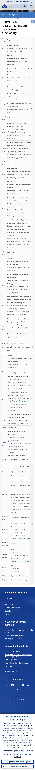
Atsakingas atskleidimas (14, 638)
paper (20, 81)
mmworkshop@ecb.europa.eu (22, 472)
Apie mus (8, 598)
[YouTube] (23, 685)
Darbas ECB (9, 601)
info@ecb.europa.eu (24, 538)
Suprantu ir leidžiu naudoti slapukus (19, 761)
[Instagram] (17, 685)
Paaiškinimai (10, 604)
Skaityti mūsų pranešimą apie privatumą (18, 751)
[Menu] (31, 6)
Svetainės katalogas (12, 671)
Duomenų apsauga (12, 651)
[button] (31, 2)
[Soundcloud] (28, 685)
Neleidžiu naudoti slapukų (19, 766)
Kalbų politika (10, 666)
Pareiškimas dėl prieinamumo (16, 663)
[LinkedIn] (12, 685)
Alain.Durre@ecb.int (24, 561)
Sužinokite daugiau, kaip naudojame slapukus (19, 756)
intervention (14, 440)
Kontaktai (8, 611)
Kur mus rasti (10, 614)
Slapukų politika (11, 660)
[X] (7, 685)
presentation (14, 84)
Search (25, 6)
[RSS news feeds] (17, 690)
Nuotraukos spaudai (13, 608)
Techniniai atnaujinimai (14, 635)
